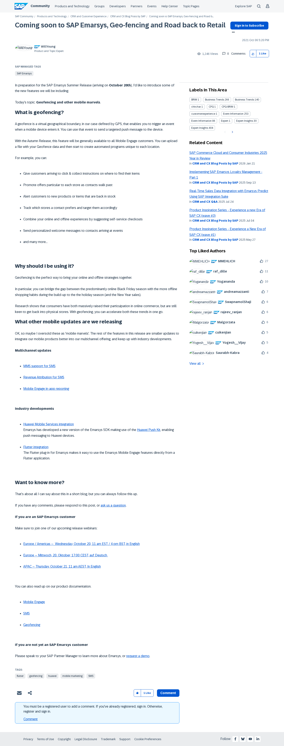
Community (40, 6)
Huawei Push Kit (148, 430)
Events (152, 6)
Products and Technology (72, 6)
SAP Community (24, 16)
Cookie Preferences (147, 739)
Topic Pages (191, 6)
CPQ (211, 106)
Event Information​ (201, 120)
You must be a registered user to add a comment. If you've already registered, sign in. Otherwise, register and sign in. (93, 709)
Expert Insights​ (199, 127)
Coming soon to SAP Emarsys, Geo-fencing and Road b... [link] (181, 16)
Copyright (64, 739)
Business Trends (214, 99)
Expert (224, 120)
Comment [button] (168, 693)
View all (195, 363)
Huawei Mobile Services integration (48, 424)
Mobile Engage (34, 602)
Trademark (108, 739)
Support (125, 739)
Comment (30, 719)
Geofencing (31, 625)
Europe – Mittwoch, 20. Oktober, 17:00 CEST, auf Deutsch (65, 555)
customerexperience (203, 113)
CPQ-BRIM (227, 106)
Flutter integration (35, 447)
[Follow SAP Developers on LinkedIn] (257, 739)
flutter (20, 676)
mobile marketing (72, 676)
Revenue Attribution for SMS (43, 377)
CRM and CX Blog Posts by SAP (127, 16)
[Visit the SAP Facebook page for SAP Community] (235, 739)
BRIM (194, 99)
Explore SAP (243, 6)
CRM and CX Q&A (205, 201)
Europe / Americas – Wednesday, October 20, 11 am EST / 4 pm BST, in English (81, 544)
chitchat (196, 106)
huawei (52, 676)
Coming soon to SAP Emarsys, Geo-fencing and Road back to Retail (120, 25)
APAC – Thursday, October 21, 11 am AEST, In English (62, 566)
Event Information (233, 113)
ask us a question (113, 505)
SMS (26, 613)
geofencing (35, 676)
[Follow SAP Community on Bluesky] (242, 739)
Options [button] (232, 33)
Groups (99, 6)
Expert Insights (244, 120)
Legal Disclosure (86, 739)
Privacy (28, 739)
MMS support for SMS (39, 366)
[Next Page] (232, 132)
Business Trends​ (244, 99)
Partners (136, 6)
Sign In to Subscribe (249, 25)
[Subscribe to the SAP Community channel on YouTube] (250, 739)
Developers (118, 6)
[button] (253, 53)
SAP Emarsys (24, 73)
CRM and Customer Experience (88, 16)
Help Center (170, 6)
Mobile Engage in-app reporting (46, 388)
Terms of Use (45, 739)
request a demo (137, 656)
